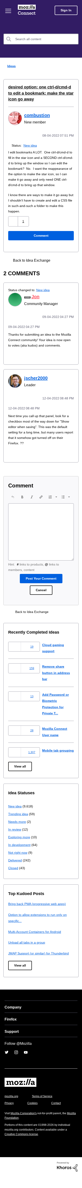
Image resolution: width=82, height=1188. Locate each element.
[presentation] (12, 506)
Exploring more (19, 849)
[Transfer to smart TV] (60, 265)
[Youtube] (26, 1064)
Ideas (10, 66)
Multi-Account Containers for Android (36, 944)
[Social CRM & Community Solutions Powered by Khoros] (67, 1178)
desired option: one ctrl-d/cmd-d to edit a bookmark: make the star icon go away (40, 93)
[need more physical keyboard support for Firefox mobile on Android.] (68, 265)
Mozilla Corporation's (25, 1125)
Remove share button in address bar (57, 682)
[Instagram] (16, 1064)
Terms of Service (44, 1108)
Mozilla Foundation (17, 1129)
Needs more (17, 834)
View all (20, 778)
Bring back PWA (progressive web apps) (38, 916)
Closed (13, 880)
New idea (31, 145)
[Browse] (9, 11)
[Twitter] (7, 1064)
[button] (13, 226)
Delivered (15, 872)
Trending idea (18, 826)
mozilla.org (12, 1108)
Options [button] (76, 66)
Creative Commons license (23, 1146)
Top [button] (6, 1177)
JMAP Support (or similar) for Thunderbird (40, 965)
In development (20, 857)
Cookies (34, 1115)
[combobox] (41, 39)
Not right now (18, 864)
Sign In (66, 10)
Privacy (10, 1115)
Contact (58, 1115)
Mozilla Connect (27, 10)
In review (15, 841)
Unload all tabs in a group (27, 954)
